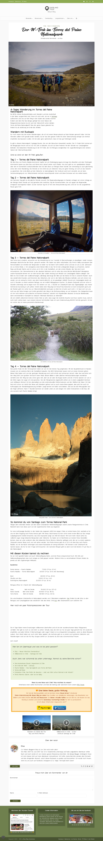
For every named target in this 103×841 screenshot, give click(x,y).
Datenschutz (18, 1)
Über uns (69, 18)
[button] (3, 837)
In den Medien (90, 839)
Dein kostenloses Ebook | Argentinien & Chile (29, 663)
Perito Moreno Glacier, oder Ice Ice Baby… (29, 674)
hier (55, 600)
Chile (44, 26)
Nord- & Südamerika (54, 26)
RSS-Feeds (80, 685)
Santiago (54, 116)
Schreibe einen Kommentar (48, 38)
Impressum (11, 1)
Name (12, 793)
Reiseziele (28, 18)
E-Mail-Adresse (43, 793)
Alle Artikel (15, 766)
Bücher (79, 839)
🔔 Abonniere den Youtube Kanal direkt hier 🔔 (22, 832)
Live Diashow (74, 839)
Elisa (61, 38)
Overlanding (48, 18)
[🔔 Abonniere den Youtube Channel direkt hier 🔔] (22, 822)
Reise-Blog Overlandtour (29, 839)
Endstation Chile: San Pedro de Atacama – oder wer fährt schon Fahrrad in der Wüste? (44, 672)
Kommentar (14, 778)
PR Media (24, 1)
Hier (68, 598)
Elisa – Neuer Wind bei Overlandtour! (27, 651)
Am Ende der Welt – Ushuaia (24, 666)
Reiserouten (38, 18)
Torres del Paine (20, 670)
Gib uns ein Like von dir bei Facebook (81, 824)
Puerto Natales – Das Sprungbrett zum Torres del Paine (33, 668)
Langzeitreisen (59, 18)
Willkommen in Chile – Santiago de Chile (28, 654)
